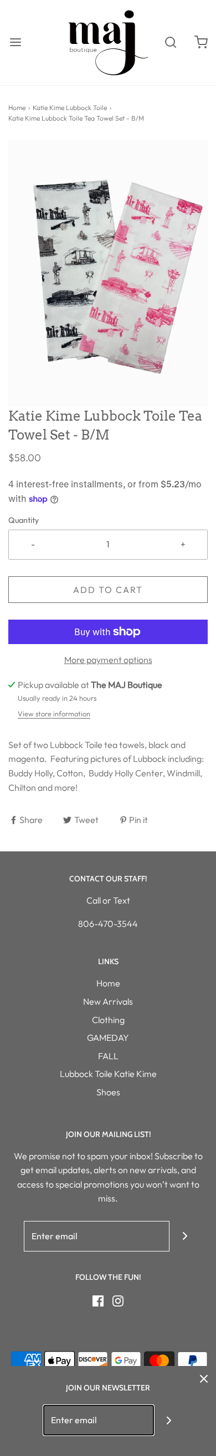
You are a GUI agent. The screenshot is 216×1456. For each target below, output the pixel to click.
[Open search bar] (170, 42)
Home (16, 107)
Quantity (23, 520)
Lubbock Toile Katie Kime (108, 1073)
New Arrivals (108, 1001)
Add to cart (108, 589)
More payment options (108, 659)
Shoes (108, 1092)
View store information (54, 713)
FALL (108, 1055)
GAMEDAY (108, 1037)
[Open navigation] (15, 42)
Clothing (108, 1019)
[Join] (184, 1236)
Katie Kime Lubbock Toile (70, 107)
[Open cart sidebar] (201, 42)
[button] (108, 273)
